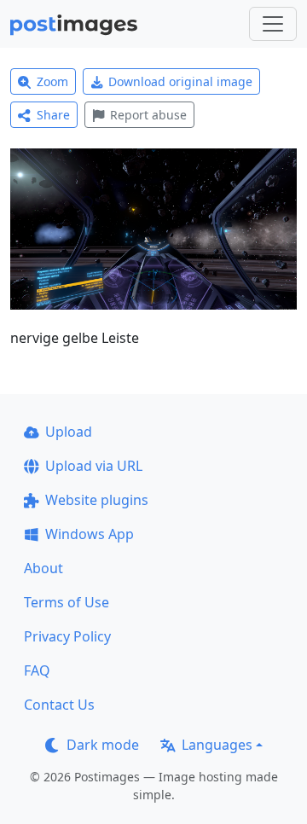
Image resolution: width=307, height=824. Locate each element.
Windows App (89, 534)
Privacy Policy (67, 636)
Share (53, 115)
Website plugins (96, 499)
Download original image (180, 81)
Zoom (52, 81)
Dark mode (103, 744)
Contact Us (59, 704)
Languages (217, 744)
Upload (68, 431)
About (43, 568)
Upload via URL (93, 465)
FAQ (37, 670)
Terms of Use (66, 602)
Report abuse (148, 115)
